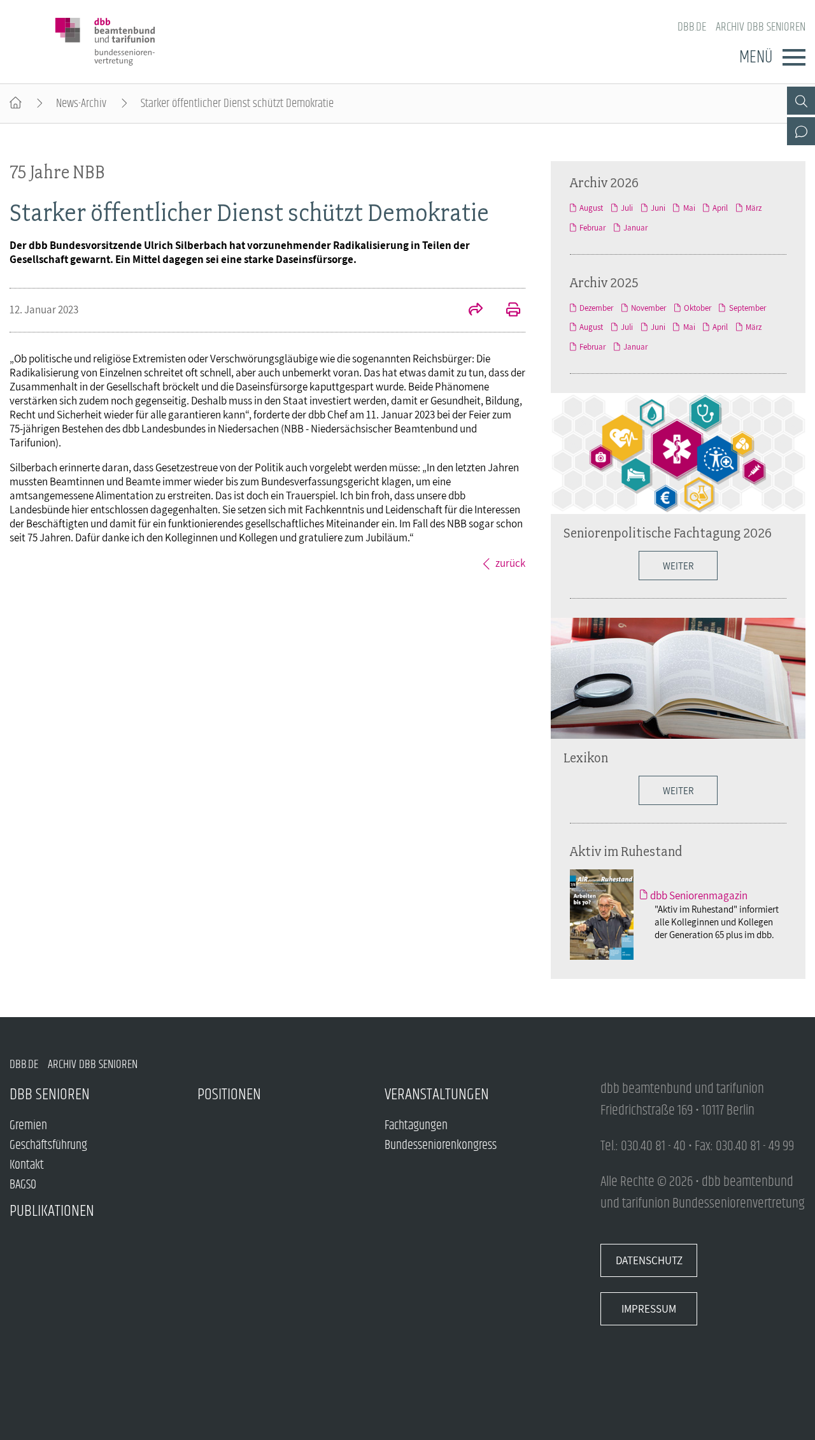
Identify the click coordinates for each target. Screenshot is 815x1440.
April (720, 208)
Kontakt (27, 1165)
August (591, 208)
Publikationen (52, 1211)
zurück (510, 563)
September (747, 308)
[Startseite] (16, 103)
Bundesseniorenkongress (441, 1145)
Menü (755, 57)
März (754, 208)
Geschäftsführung (48, 1145)
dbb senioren (50, 1094)
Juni (658, 208)
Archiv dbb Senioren (760, 27)
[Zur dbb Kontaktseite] (801, 131)
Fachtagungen (416, 1126)
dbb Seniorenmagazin (699, 895)
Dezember (596, 308)
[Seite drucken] (506, 311)
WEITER (678, 790)
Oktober (697, 308)
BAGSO (23, 1185)
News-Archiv (81, 103)
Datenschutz (649, 1260)
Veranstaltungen (437, 1094)
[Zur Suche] (801, 101)
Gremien (28, 1126)
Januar (635, 227)
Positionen (229, 1094)
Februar (592, 227)
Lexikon (585, 757)
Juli (627, 208)
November (648, 308)
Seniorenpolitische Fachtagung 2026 (667, 532)
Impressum (648, 1309)
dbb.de (691, 27)
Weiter (678, 565)
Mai (689, 208)
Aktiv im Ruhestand (626, 851)
